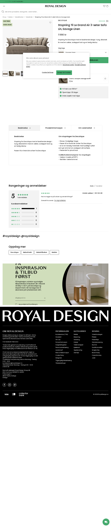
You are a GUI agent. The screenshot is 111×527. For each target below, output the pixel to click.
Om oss (58, 339)
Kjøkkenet (77, 347)
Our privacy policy (68, 65)
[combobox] (83, 52)
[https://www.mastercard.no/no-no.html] (14, 394)
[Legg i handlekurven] (105, 79)
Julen (93, 358)
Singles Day (96, 350)
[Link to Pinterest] (14, 384)
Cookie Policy (60, 355)
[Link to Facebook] (4, 384)
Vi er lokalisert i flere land (10, 342)
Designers (59, 358)
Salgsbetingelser (61, 344)
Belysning (77, 337)
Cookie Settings (47, 72)
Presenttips (95, 339)
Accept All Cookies (64, 72)
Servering (77, 339)
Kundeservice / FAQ (62, 334)
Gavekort (58, 337)
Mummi (94, 344)
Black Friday (96, 352)
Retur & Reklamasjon (62, 352)
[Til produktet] (83, 79)
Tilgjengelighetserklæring (64, 360)
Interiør (76, 342)
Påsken (94, 337)
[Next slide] (49, 45)
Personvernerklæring (62, 347)
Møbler (76, 334)
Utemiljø (76, 352)
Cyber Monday (96, 355)
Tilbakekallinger (60, 363)
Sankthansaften (97, 347)
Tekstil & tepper (78, 344)
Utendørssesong (97, 342)
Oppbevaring (78, 350)
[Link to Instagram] (9, 384)
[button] (104, 6)
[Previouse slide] (6, 45)
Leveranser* (59, 350)
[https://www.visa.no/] (6, 394)
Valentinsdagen (97, 334)
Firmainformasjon (61, 342)
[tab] (24, 128)
